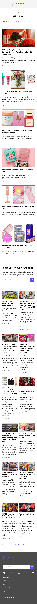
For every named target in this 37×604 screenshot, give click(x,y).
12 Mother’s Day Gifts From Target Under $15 (18, 207)
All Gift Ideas (7, 22)
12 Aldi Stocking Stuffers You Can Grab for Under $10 (9, 516)
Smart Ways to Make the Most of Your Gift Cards (27, 436)
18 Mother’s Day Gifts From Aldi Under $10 (17, 171)
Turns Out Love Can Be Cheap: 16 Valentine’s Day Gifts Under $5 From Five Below (9, 437)
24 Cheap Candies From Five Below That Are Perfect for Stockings (27, 475)
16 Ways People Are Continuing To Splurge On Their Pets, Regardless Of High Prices (17, 52)
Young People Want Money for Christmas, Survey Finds (27, 516)
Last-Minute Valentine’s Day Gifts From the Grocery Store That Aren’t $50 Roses (27, 305)
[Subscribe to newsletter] (32, 280)
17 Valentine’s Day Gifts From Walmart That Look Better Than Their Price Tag (9, 391)
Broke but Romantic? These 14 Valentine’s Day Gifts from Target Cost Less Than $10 (9, 348)
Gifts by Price (31, 22)
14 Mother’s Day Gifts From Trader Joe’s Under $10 (18, 247)
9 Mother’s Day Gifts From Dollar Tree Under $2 (17, 92)
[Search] (33, 4)
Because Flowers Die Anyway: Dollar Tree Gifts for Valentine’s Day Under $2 (26, 391)
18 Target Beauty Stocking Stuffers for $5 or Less (9, 474)
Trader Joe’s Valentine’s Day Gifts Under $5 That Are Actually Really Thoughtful (27, 348)
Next (33, 545)
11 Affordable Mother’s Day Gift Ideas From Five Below (17, 131)
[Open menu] (4, 4)
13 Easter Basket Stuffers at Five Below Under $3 (8, 303)
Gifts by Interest (20, 22)
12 (24, 545)
